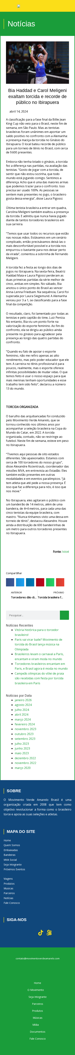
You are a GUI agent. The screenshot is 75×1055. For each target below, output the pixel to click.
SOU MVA (37, 968)
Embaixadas (11, 850)
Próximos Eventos (14, 869)
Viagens (8, 878)
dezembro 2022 (25, 758)
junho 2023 (22, 748)
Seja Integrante (13, 864)
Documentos (37, 1031)
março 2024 (23, 719)
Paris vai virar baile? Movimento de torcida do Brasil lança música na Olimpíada (38, 644)
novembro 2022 (25, 763)
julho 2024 (22, 710)
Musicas (8, 888)
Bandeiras (9, 855)
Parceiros (9, 893)
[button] (10, 582)
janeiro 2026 (23, 700)
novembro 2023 (25, 729)
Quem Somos (12, 845)
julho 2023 (22, 744)
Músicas (37, 1017)
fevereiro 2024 (25, 724)
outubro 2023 (24, 734)
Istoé (65, 552)
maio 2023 (22, 753)
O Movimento (35, 990)
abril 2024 (21, 714)
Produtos (9, 883)
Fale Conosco (12, 903)
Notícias (8, 898)
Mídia (35, 1024)
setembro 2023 (25, 739)
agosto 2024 (23, 705)
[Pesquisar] (64, 615)
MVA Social (10, 859)
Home (7, 840)
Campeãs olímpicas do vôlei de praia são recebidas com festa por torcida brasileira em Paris (39, 678)
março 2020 (23, 768)
